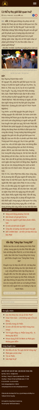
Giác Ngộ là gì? (11, 359)
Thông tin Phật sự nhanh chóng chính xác (10, 409)
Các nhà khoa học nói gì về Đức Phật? (19, 314)
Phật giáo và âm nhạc (14, 353)
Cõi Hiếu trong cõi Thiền (14, 323)
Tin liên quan (7, 210)
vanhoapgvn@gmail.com (9, 384)
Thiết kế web (12, 404)
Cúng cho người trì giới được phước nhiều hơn (20, 221)
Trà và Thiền (10, 356)
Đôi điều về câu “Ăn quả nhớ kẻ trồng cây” (21, 350)
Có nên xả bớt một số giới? (15, 225)
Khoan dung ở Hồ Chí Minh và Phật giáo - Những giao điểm (21, 340)
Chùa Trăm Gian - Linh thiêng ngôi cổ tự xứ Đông (21, 319)
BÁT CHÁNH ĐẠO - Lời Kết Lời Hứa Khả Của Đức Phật (21, 233)
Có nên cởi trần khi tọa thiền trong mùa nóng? (20, 328)
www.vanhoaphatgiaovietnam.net (21, 387)
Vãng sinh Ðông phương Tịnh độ (17, 214)
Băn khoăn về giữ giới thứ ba (16, 217)
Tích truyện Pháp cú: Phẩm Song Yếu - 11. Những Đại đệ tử (21, 334)
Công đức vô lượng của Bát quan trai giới (20, 228)
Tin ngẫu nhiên (8, 310)
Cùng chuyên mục (9, 346)
